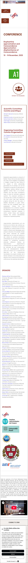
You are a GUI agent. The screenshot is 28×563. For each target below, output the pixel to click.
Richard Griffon (6, 337)
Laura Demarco (7, 142)
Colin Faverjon (5, 327)
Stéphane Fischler (8, 117)
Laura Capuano (5, 301)
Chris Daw (4, 312)
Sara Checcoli (5, 307)
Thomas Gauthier (6, 334)
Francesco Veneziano (7, 383)
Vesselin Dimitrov (6, 324)
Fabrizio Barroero (6, 296)
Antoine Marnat (6, 351)
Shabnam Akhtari (6, 276)
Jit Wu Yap (4, 395)
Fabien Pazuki (7, 122)
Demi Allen (4, 281)
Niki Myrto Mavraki (6, 356)
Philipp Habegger (8, 140)
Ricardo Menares (6, 361)
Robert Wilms (5, 392)
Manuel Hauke (5, 342)
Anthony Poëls (5, 375)
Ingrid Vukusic (5, 388)
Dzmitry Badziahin (6, 286)
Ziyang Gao (4, 330)
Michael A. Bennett (8, 114)
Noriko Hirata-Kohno (9, 119)
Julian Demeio (5, 315)
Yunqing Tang (5, 380)
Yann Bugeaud (7, 135)
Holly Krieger (7, 120)
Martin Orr (4, 364)
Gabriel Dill (4, 318)
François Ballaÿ (5, 291)
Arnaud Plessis (5, 369)
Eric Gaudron (7, 137)
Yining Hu (4, 347)
